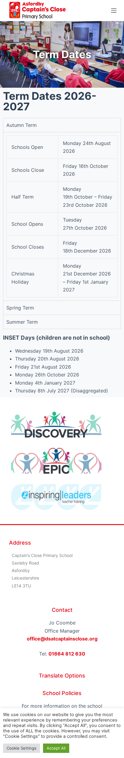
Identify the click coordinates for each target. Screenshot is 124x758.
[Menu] (113, 10)
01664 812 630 (66, 654)
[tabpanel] (62, 216)
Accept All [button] (56, 748)
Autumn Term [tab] (21, 125)
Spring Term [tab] (20, 308)
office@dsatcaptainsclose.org (62, 639)
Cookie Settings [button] (21, 748)
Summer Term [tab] (22, 322)
